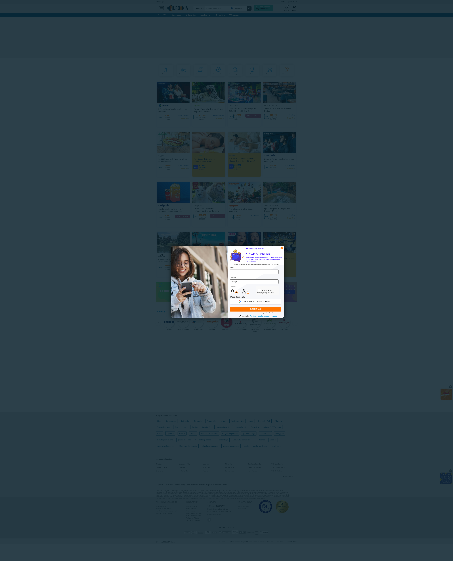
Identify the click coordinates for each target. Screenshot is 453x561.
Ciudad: (233, 277)
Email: (232, 268)
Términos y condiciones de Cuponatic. (263, 316)
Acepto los (259, 316)
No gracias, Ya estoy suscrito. (271, 313)
